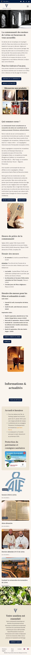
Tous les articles (15, 400)
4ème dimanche (7, 523)
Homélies (7, 341)
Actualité (4, 489)
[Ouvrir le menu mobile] (28, 6)
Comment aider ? (15, 642)
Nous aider (22, 200)
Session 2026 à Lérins (9, 495)
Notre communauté (9, 200)
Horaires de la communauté (11, 78)
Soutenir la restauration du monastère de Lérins (15, 581)
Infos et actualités (9, 83)
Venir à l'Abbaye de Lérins (12, 337)
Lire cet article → (6, 497)
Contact (19, 649)
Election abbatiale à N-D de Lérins (13, 552)
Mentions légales (4, 650)
